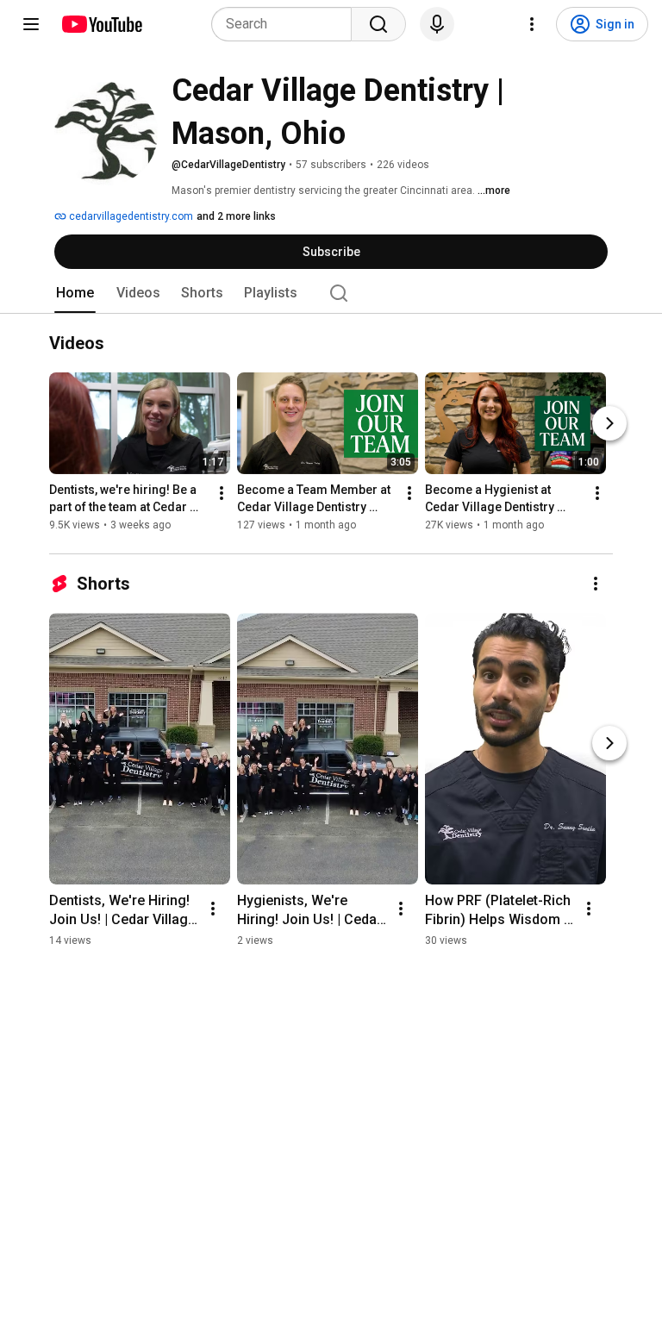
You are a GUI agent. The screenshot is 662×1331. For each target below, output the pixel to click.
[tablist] (331, 293)
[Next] (609, 423)
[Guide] (31, 24)
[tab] (75, 293)
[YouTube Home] (101, 24)
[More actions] (221, 493)
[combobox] (286, 24)
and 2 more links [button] (236, 216)
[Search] (378, 24)
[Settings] (531, 24)
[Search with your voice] (437, 24)
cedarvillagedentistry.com (129, 216)
